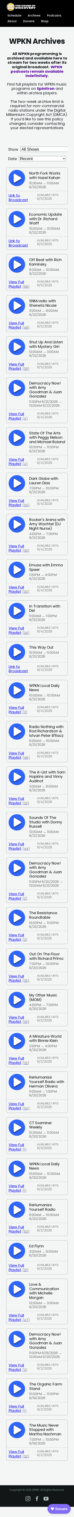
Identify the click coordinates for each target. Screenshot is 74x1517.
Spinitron (45, 88)
